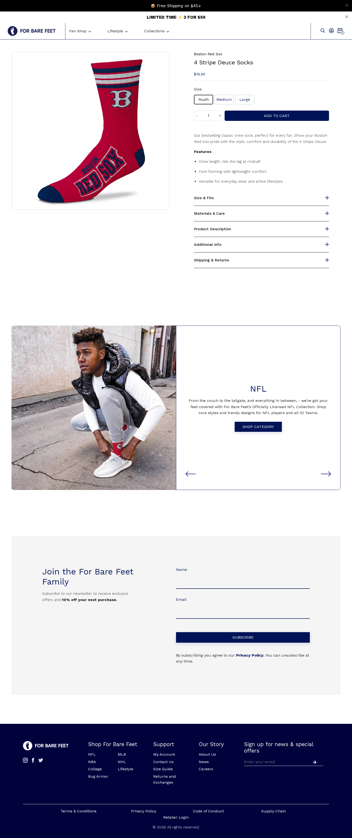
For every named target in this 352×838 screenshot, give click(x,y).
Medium (224, 99)
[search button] (322, 31)
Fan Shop (77, 31)
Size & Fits (204, 198)
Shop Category (258, 426)
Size (198, 89)
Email (181, 599)
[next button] (326, 473)
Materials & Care (209, 213)
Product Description (212, 229)
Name (181, 569)
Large (244, 99)
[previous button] (190, 473)
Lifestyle (115, 31)
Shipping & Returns (211, 260)
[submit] (313, 761)
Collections (154, 31)
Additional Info (207, 245)
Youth (203, 99)
